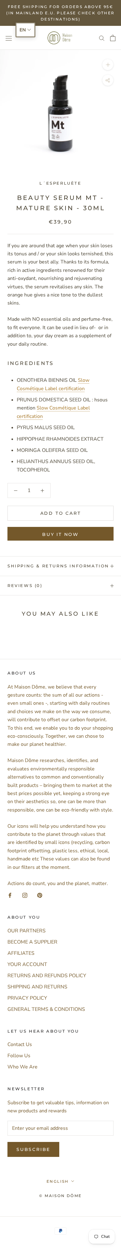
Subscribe (33, 1149)
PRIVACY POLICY (27, 998)
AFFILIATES (20, 953)
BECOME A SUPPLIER (32, 942)
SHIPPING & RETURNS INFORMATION (58, 565)
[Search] (102, 38)
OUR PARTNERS (26, 930)
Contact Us (19, 1044)
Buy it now (60, 534)
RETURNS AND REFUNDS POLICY (46, 975)
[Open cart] (112, 38)
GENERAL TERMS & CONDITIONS (46, 1009)
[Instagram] (24, 895)
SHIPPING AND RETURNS (37, 986)
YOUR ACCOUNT (27, 964)
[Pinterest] (39, 895)
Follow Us (18, 1055)
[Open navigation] (9, 38)
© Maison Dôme (60, 1195)
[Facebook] (9, 895)
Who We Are (22, 1066)
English (58, 1181)
